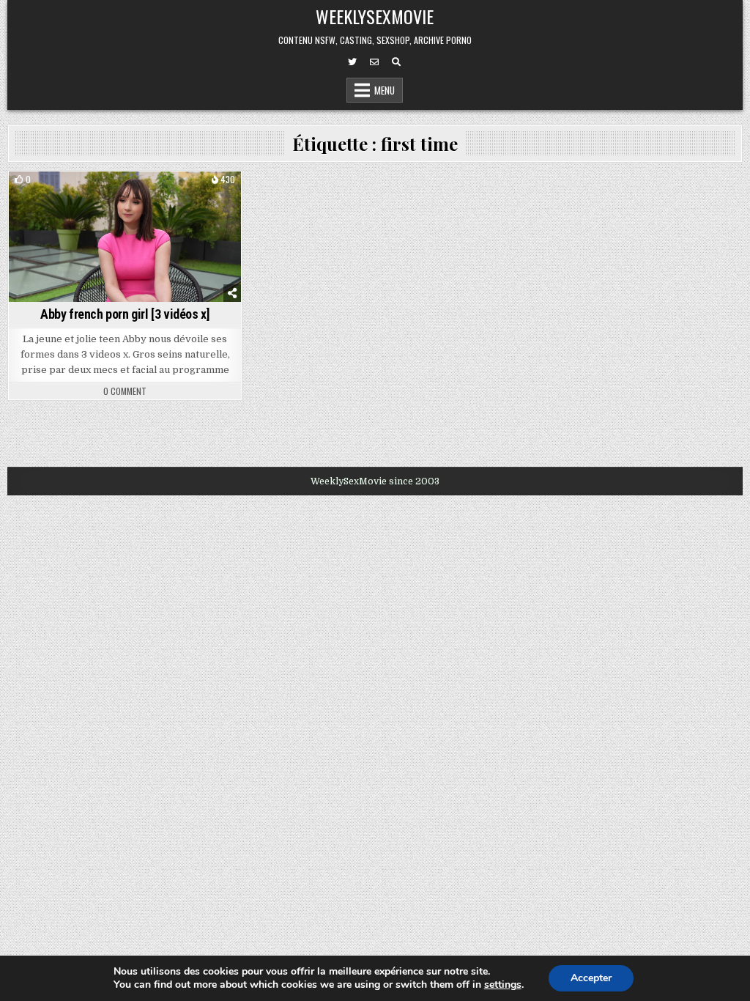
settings (502, 984)
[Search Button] (396, 62)
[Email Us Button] (374, 62)
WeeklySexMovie (375, 16)
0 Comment (124, 391)
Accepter (591, 978)
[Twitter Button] (352, 62)
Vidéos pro (125, 197)
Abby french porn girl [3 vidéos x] (124, 314)
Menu (384, 90)
